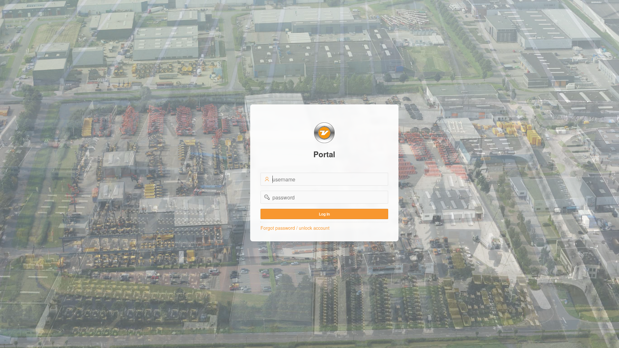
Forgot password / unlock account (294, 228)
